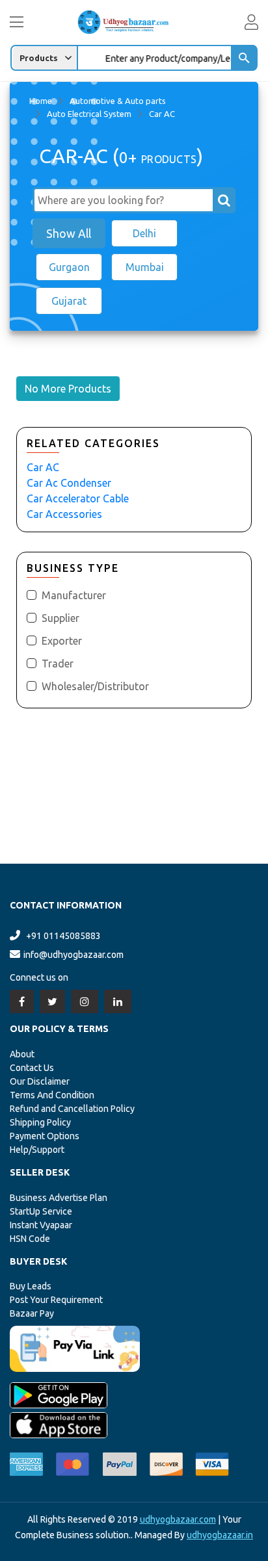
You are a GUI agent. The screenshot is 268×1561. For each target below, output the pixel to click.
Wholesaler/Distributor (95, 686)
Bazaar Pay (32, 1313)
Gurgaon (69, 267)
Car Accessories (64, 514)
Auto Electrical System (89, 113)
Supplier (60, 618)
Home (40, 100)
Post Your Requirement (56, 1300)
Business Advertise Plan (58, 1198)
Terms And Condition (52, 1095)
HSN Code (30, 1238)
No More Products (68, 388)
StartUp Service (41, 1211)
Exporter (62, 641)
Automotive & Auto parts (118, 100)
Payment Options (44, 1136)
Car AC (43, 467)
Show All (68, 233)
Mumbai (145, 267)
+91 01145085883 (63, 936)
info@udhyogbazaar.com (73, 954)
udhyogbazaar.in (220, 1535)
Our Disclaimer (40, 1081)
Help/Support (37, 1149)
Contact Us (32, 1068)
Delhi (144, 233)
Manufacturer (74, 595)
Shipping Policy (40, 1122)
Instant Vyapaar (41, 1225)
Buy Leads (30, 1286)
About (22, 1054)
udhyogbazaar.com (178, 1519)
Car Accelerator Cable (78, 498)
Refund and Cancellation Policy (72, 1108)
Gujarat (69, 301)
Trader (58, 663)
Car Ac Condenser (69, 483)
